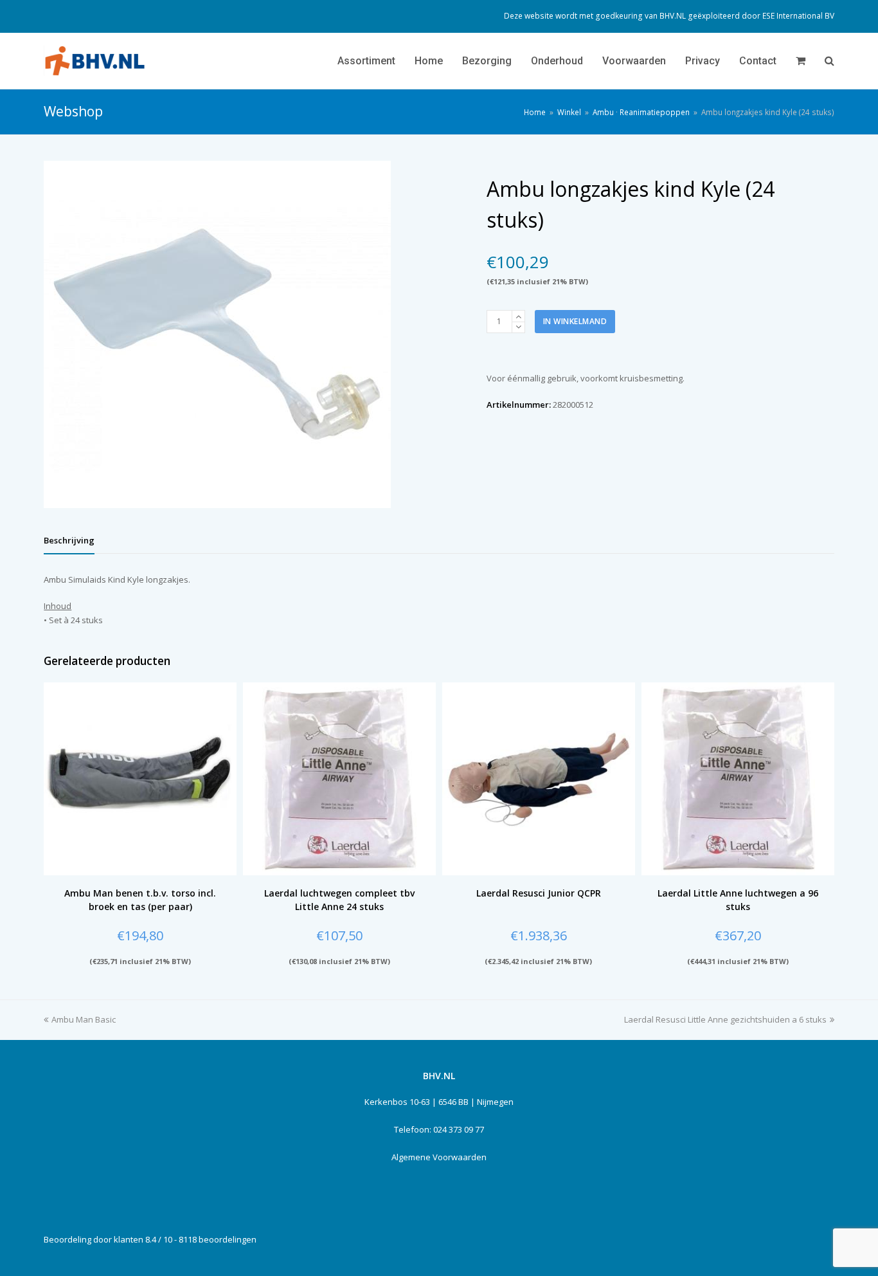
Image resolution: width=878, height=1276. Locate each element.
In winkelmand (575, 321)
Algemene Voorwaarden (439, 1157)
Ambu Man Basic (83, 1019)
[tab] (69, 540)
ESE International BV (798, 15)
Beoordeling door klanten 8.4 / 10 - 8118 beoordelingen (150, 1239)
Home (535, 112)
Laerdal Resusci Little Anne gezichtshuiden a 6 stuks (725, 1019)
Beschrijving (69, 540)
